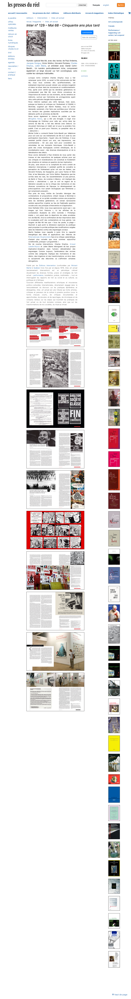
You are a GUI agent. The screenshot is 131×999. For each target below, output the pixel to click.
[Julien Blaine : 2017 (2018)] (115, 613)
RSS (122, 5)
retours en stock (12, 35)
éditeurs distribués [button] (72, 13)
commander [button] (87, 32)
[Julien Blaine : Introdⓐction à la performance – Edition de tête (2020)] (115, 439)
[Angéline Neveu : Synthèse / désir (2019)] (115, 575)
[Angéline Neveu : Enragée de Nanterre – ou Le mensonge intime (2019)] (115, 519)
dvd (9, 52)
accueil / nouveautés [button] (17, 13)
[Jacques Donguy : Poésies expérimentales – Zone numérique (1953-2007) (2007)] (115, 921)
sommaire (84, 76)
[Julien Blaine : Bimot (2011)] (115, 794)
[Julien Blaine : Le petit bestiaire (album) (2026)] (115, 89)
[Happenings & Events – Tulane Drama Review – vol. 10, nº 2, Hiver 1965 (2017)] (115, 634)
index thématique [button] (116, 13)
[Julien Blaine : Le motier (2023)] (115, 314)
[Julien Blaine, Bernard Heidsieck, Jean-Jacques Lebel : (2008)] (115, 886)
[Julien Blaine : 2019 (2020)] (115, 397)
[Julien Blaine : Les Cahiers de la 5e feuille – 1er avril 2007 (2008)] (115, 868)
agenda (11, 62)
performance (38, 275)
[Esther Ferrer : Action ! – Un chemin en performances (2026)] (115, 71)
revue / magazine (33, 21)
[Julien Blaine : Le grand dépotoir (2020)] (115, 417)
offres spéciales (12, 23)
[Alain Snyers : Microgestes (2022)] (115, 328)
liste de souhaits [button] (89, 37)
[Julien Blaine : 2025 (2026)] (115, 109)
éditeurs (29, 18)
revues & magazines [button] (94, 13)
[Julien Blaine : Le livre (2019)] (115, 538)
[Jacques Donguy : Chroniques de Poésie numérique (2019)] (115, 557)
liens (10, 78)
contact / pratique (12, 73)
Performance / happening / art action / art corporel (116, 32)
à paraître (12, 18)
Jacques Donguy (33, 63)
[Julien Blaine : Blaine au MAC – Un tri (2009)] (115, 850)
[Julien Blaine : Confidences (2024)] (115, 202)
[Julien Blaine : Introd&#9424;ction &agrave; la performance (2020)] (115, 459)
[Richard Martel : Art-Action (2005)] (115, 940)
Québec (37, 268)
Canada (111, 26)
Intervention (42, 18)
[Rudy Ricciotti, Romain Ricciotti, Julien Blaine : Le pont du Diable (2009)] (115, 831)
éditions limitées (11, 57)
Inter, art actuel (57, 18)
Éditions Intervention (47, 265)
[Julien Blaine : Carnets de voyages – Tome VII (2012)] (115, 725)
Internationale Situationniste (40, 237)
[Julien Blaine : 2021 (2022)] (115, 359)
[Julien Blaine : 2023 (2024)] (115, 220)
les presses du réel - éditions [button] (46, 13)
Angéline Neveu (36, 119)
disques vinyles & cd (13, 47)
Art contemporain (115, 22)
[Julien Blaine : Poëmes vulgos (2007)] (115, 903)
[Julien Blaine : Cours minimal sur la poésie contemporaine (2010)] (115, 813)
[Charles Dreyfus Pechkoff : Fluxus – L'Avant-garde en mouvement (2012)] (115, 743)
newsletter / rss (13, 67)
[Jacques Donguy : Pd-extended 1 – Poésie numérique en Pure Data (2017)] (115, 653)
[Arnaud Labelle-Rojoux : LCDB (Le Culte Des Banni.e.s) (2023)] (115, 240)
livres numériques (13, 41)
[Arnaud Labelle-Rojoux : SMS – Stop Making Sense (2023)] (115, 258)
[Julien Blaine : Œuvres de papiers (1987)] (115, 959)
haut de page (120, 994)
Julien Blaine (40, 66)
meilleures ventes (12, 29)
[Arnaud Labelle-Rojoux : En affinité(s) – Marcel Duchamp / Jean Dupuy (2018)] (115, 594)
